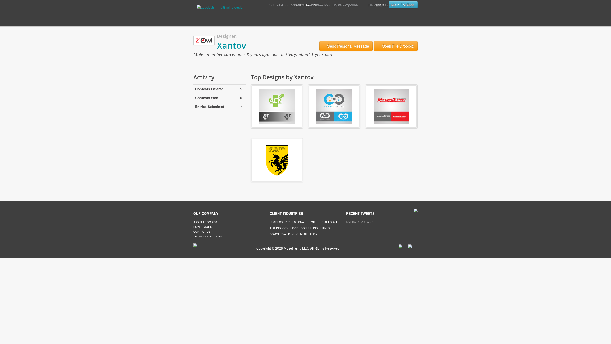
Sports (313, 222)
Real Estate (329, 222)
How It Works (345, 4)
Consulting (309, 228)
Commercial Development (289, 234)
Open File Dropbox (397, 46)
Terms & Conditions (207, 236)
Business (276, 222)
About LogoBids (205, 222)
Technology (279, 228)
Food (294, 228)
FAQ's (409, 4)
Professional (295, 222)
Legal (314, 234)
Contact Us (201, 231)
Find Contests (381, 4)
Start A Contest (306, 4)
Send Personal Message (347, 46)
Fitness (325, 228)
